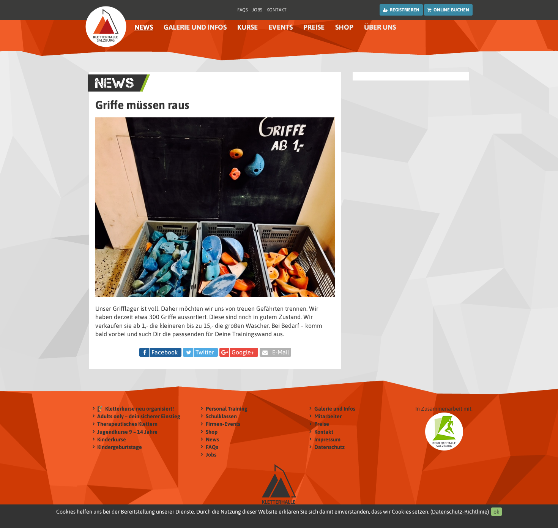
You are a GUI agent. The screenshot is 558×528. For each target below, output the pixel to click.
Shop (344, 27)
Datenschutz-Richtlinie (459, 512)
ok (496, 512)
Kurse (247, 27)
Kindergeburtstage (119, 447)
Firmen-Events (223, 424)
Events (280, 27)
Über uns (380, 27)
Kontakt (276, 10)
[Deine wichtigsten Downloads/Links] (105, 26)
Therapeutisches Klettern (127, 424)
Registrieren (403, 10)
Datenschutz (329, 447)
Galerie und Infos (334, 409)
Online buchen (450, 10)
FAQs (242, 10)
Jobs (257, 10)
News (143, 27)
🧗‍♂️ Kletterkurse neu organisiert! (135, 409)
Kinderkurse (111, 439)
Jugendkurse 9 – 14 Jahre (127, 432)
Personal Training (226, 409)
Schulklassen (221, 416)
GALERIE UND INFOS (195, 27)
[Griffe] (215, 210)
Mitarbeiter (328, 416)
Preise (314, 27)
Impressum (327, 439)
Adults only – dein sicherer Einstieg (138, 416)
